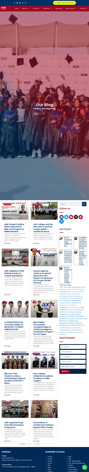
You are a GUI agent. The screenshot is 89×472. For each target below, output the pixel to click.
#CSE (71, 296)
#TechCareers (73, 305)
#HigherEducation (78, 298)
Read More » (7, 243)
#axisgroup (62, 289)
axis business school (74, 307)
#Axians (69, 287)
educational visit (63, 330)
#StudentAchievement (65, 303)
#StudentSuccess (76, 303)
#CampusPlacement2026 (77, 291)
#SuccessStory (63, 305)
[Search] (84, 204)
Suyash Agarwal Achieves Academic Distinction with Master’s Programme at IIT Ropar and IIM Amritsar (43, 277)
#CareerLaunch (76, 294)
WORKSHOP (62, 334)
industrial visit (71, 330)
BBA (83, 325)
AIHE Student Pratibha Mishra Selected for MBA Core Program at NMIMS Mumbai (14, 228)
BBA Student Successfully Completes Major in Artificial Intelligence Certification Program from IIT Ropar (43, 328)
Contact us (83, 8)
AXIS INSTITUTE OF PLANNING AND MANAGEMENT (72, 321)
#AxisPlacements (71, 289)
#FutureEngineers (77, 296)
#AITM (65, 287)
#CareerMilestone (64, 296)
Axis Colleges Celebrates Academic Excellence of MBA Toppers (43, 377)
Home (17, 8)
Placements (58, 8)
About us (24, 8)
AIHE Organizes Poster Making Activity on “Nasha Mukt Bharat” (14, 273)
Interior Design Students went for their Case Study (82, 258)
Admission (46, 8)
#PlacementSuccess (65, 300)
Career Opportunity (75, 327)
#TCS (68, 305)
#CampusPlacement (65, 291)
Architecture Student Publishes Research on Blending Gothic (84, 243)
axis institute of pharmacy (75, 318)
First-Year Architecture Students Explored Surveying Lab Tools (69, 257)
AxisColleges (70, 310)
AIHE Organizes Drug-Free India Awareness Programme (14, 425)
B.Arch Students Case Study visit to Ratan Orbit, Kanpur (68, 275)
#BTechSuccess (80, 289)
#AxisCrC (82, 287)
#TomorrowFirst (64, 307)
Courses (35, 8)
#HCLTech (71, 298)
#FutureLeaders (63, 298)
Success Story (79, 332)
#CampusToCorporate (65, 294)
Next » (38, 444)
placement (73, 332)
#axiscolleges (76, 287)
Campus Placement (64, 327)
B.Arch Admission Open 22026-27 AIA (68, 242)
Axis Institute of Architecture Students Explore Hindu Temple (43, 425)
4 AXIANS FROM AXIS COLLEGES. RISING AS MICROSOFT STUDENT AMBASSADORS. (14, 326)
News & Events (70, 8)
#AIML (61, 287)
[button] (84, 467)
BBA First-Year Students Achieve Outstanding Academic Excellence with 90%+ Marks (15, 378)
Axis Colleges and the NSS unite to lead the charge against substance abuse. (43, 228)
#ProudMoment (76, 300)
